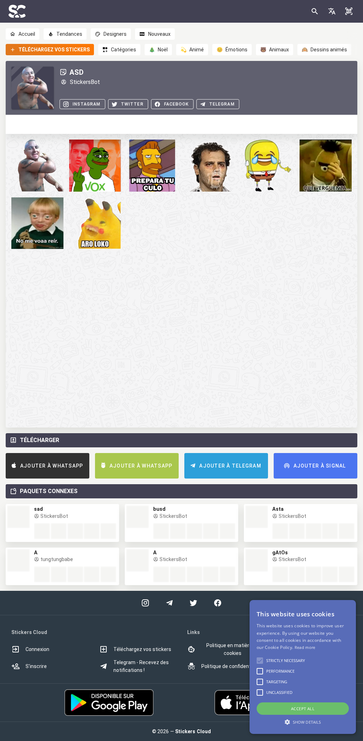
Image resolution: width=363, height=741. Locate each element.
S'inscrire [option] (36, 666)
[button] (331, 11)
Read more (305, 647)
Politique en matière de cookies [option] (232, 649)
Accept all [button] (302, 708)
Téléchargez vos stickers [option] (142, 649)
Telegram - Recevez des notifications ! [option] (141, 666)
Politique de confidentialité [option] (231, 666)
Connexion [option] (37, 649)
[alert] (303, 667)
